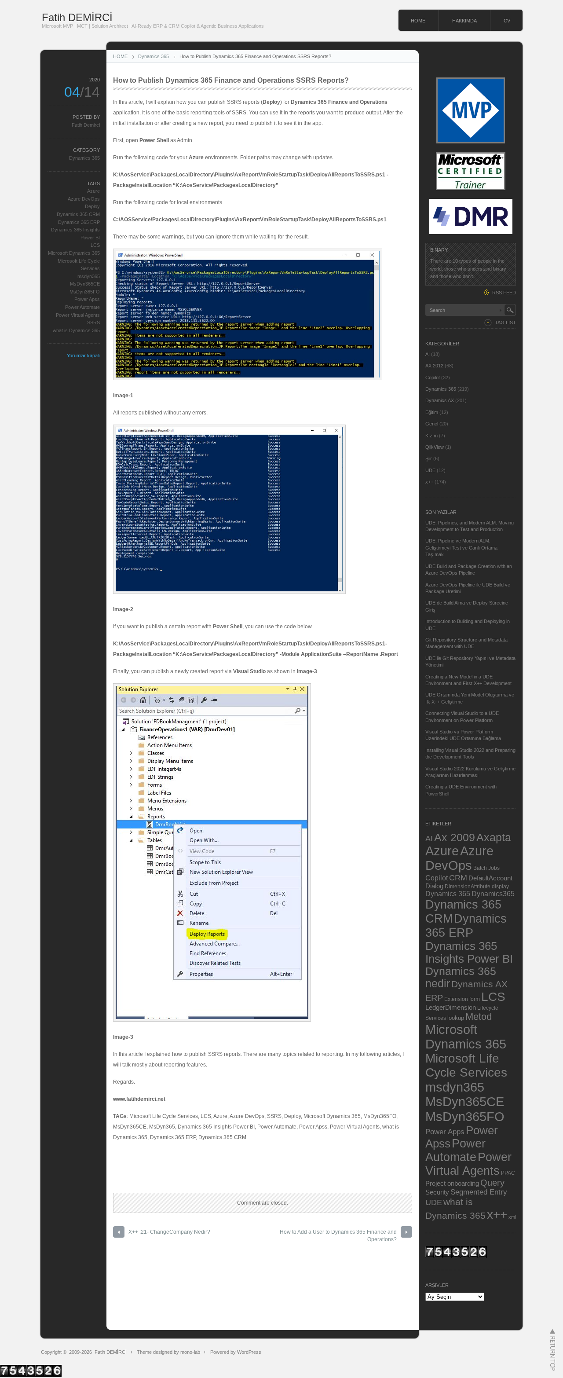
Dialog (434, 886)
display (500, 886)
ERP (434, 998)
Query (492, 1182)
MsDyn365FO (84, 291)
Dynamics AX (439, 400)
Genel (431, 423)
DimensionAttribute (467, 886)
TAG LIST (505, 322)
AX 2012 (434, 365)
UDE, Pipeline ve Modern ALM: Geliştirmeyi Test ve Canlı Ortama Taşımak (461, 547)
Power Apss (87, 299)
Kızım (431, 435)
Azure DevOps (84, 199)
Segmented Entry (478, 1192)
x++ (429, 481)
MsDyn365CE (85, 283)
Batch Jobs (486, 868)
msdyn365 (88, 276)
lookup (455, 1018)
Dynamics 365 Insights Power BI (469, 952)
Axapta (493, 837)
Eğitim (431, 412)
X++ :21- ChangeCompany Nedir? (169, 1232)
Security (437, 1192)
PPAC (508, 1173)
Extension (456, 999)
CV (507, 20)
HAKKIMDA (464, 20)
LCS (95, 245)
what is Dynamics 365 (76, 330)
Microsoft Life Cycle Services (466, 1065)
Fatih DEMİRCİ (77, 17)
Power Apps (444, 1131)
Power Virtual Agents (78, 315)
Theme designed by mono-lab (168, 1352)
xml (512, 1217)
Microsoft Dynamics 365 (74, 253)
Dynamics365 (493, 894)
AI (427, 354)
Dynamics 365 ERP (79, 222)
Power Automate (82, 307)
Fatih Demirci (86, 125)
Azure (93, 191)
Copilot (432, 377)
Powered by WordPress (235, 1352)
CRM (458, 877)
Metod (478, 1016)
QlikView (434, 447)
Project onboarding (452, 1183)
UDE (430, 470)
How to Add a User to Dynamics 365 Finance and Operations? (338, 1235)
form (474, 999)
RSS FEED (504, 292)
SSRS (93, 322)
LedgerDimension (450, 1007)
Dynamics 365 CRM (78, 214)
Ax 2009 (454, 837)
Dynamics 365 (153, 56)
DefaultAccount (490, 878)
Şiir (428, 458)
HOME (418, 20)
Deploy (92, 206)
